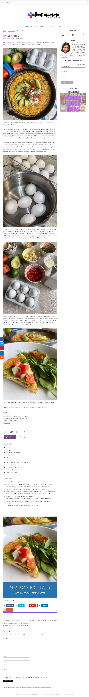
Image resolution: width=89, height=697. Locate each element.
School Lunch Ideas (73, 92)
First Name (64, 71)
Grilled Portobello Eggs (10, 420)
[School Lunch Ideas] (73, 102)
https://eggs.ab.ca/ (40, 407)
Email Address (65, 66)
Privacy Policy (70, 694)
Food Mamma (44, 14)
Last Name (64, 76)
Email (5, 662)
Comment (6, 638)
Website (5, 669)
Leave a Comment (19, 38)
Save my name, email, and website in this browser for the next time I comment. (25, 677)
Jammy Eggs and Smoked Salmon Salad (15, 418)
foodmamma (11, 31)
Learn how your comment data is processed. (39, 687)
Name (5, 656)
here (44, 151)
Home (4, 31)
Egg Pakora (6, 423)
